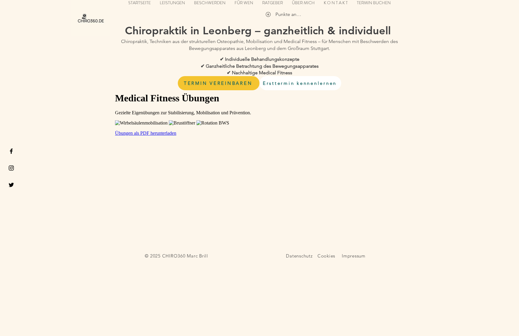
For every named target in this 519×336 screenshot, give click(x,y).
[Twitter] (11, 184)
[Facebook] (11, 151)
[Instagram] (11, 168)
